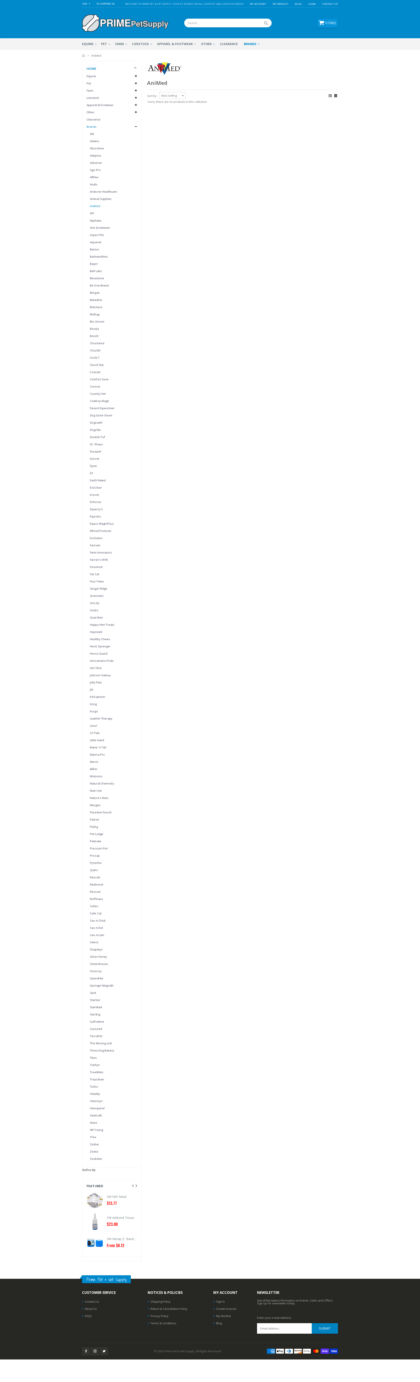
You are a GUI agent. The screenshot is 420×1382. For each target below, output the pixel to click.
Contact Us (330, 3)
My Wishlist (223, 1316)
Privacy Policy (159, 1316)
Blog (298, 3)
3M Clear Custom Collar (135, 1239)
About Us (91, 1309)
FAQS (88, 1316)
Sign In (220, 1301)
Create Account (226, 1309)
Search (266, 23)
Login (312, 3)
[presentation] (133, 1186)
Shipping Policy (160, 1301)
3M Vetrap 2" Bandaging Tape (89, 1239)
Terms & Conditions (163, 1323)
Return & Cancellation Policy (168, 1309)
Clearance (93, 119)
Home (83, 55)
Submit (325, 1328)
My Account (258, 3)
